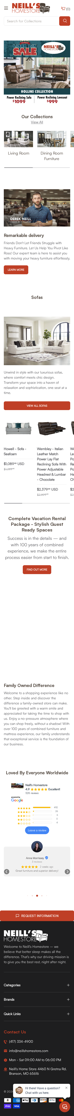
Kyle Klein (35, 858)
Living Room (18, 153)
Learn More (16, 269)
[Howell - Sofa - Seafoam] (18, 428)
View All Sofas (37, 405)
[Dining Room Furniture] (51, 139)
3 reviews (37, 861)
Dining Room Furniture (52, 156)
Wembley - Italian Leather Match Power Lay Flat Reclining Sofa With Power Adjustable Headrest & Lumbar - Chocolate (51, 464)
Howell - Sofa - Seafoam (15, 451)
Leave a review (37, 830)
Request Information (40, 916)
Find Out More (37, 569)
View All (37, 122)
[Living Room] (18, 139)
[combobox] (37, 21)
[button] (6, 872)
